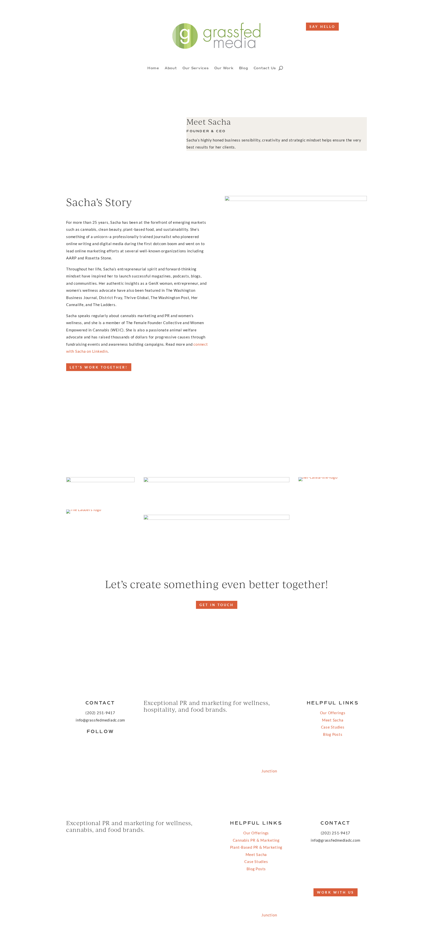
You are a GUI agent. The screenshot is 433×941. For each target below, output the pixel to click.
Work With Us (335, 892)
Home (153, 68)
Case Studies (333, 727)
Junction (269, 771)
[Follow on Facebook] (106, 27)
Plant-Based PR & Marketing (256, 847)
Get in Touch (216, 605)
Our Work (224, 68)
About (171, 68)
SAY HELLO (322, 27)
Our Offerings (333, 712)
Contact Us (265, 68)
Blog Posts (333, 734)
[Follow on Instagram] (116, 27)
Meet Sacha (333, 720)
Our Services (195, 68)
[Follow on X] (331, 874)
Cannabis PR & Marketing (256, 840)
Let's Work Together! (99, 367)
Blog (243, 68)
